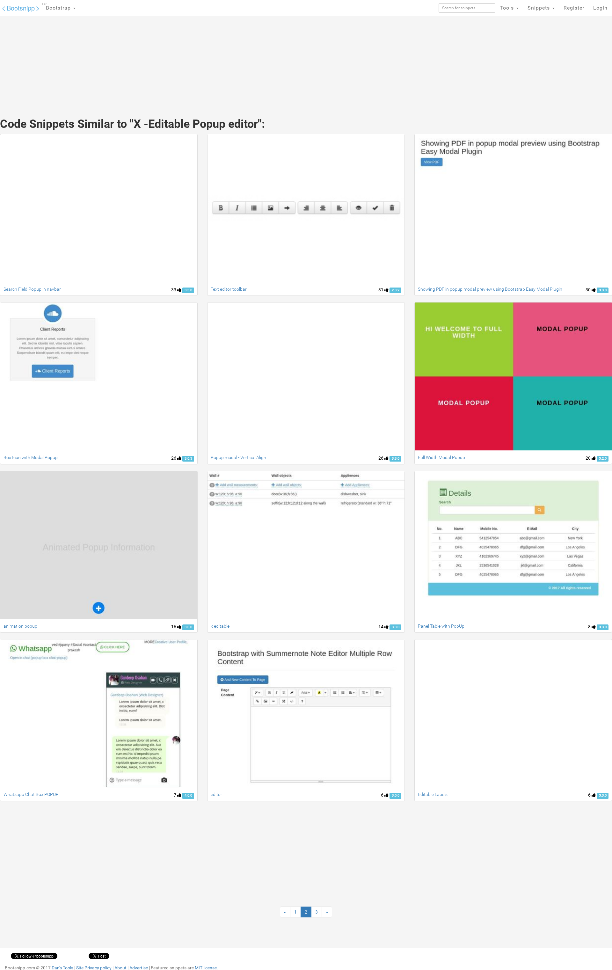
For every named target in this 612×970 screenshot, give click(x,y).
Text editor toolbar (229, 289)
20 (589, 458)
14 (381, 626)
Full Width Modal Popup (441, 457)
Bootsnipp (21, 7)
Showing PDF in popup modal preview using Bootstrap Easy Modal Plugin (490, 289)
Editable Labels (433, 794)
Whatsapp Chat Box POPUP (31, 794)
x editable (220, 626)
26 (174, 458)
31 (381, 289)
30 (589, 289)
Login (600, 8)
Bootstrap (57, 7)
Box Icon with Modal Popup (31, 457)
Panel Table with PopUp (441, 626)
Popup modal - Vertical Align (238, 457)
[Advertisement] (258, 60)
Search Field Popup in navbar (32, 289)
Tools (507, 8)
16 (174, 626)
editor (216, 794)
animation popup (20, 626)
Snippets (539, 8)
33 (174, 289)
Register (574, 8)
